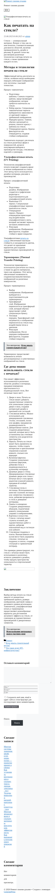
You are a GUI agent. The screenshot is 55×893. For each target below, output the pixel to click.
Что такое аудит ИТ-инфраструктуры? (13, 649)
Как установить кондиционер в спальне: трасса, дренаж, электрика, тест (8, 780)
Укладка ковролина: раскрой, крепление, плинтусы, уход (8, 801)
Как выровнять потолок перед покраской (8, 841)
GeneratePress (9, 892)
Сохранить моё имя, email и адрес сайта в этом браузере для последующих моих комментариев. (19, 699)
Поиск (6, 719)
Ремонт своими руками (14, 5)
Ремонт (9, 640)
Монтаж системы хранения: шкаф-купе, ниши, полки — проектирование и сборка (8, 757)
